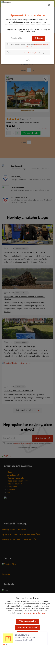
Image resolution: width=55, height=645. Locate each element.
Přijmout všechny (27, 633)
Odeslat (39, 38)
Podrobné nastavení (27, 627)
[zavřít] (49, 5)
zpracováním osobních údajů (27, 53)
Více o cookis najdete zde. (34, 613)
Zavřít (27, 60)
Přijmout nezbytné (27, 621)
